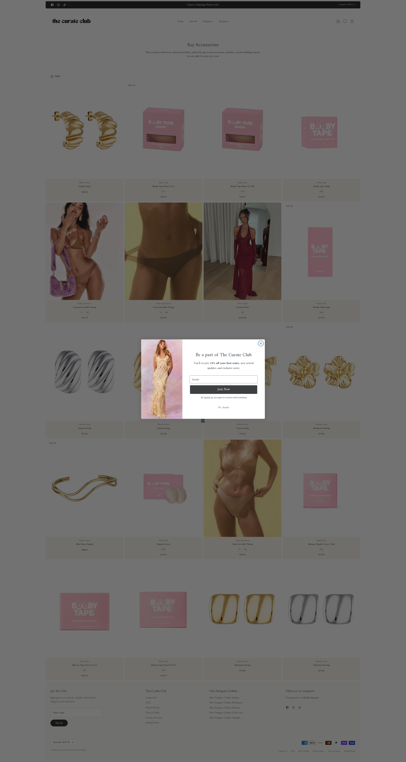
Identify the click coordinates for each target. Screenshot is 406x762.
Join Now (224, 389)
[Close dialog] (261, 343)
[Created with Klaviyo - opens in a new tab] (203, 421)
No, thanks (223, 407)
